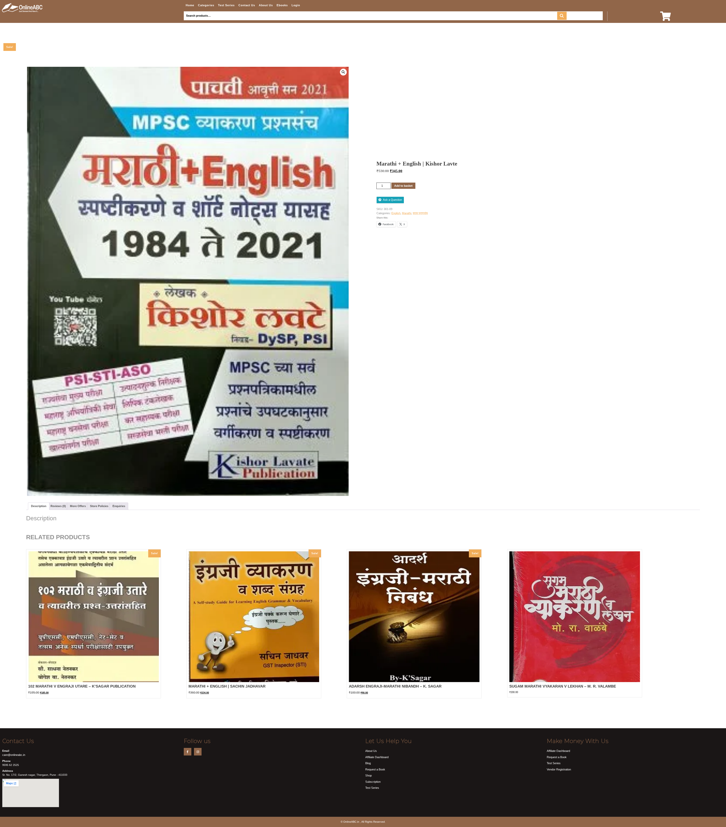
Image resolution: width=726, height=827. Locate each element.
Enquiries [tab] (118, 506)
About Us (266, 5)
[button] (343, 72)
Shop (368, 775)
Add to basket (403, 185)
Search (562, 16)
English (395, 213)
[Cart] (665, 18)
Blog (368, 763)
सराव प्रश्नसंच (420, 213)
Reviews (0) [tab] (58, 506)
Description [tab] (38, 506)
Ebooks (282, 5)
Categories (206, 5)
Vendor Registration (559, 769)
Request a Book (375, 769)
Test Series (226, 5)
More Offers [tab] (78, 506)
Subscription (373, 781)
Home (190, 5)
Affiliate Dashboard (377, 757)
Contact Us (246, 5)
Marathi (406, 213)
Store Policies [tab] (99, 506)
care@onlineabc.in (13, 754)
